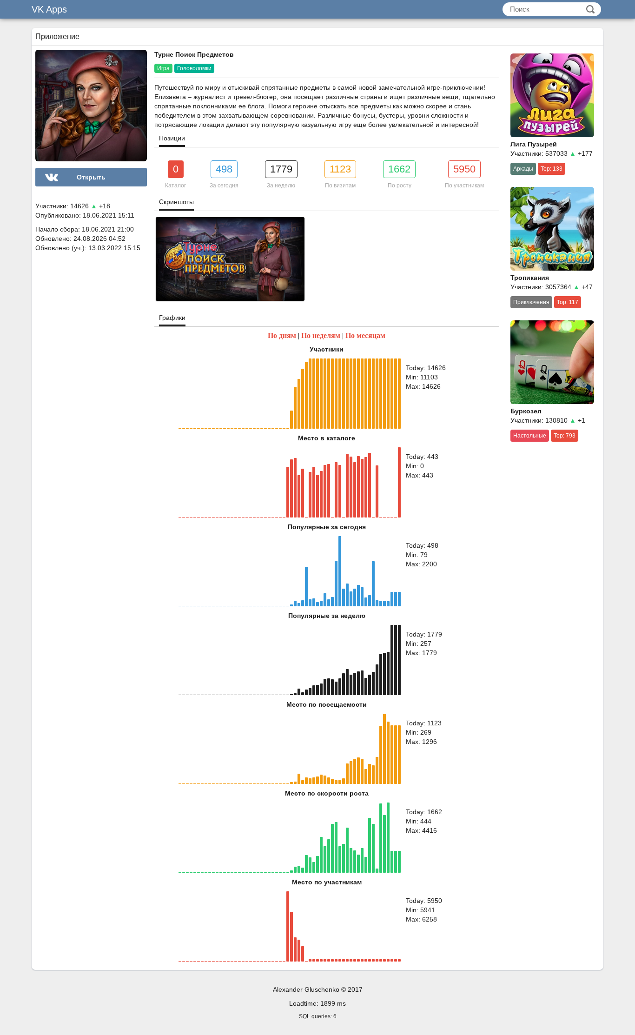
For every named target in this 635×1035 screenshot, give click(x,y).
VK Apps (49, 9)
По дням (282, 335)
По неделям (320, 335)
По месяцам (365, 335)
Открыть (91, 177)
